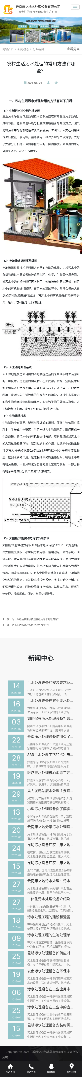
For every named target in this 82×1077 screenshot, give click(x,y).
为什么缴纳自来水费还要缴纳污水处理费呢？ (36, 619)
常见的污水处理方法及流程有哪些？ (31, 624)
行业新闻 (38, 49)
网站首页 (8, 49)
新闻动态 (23, 49)
